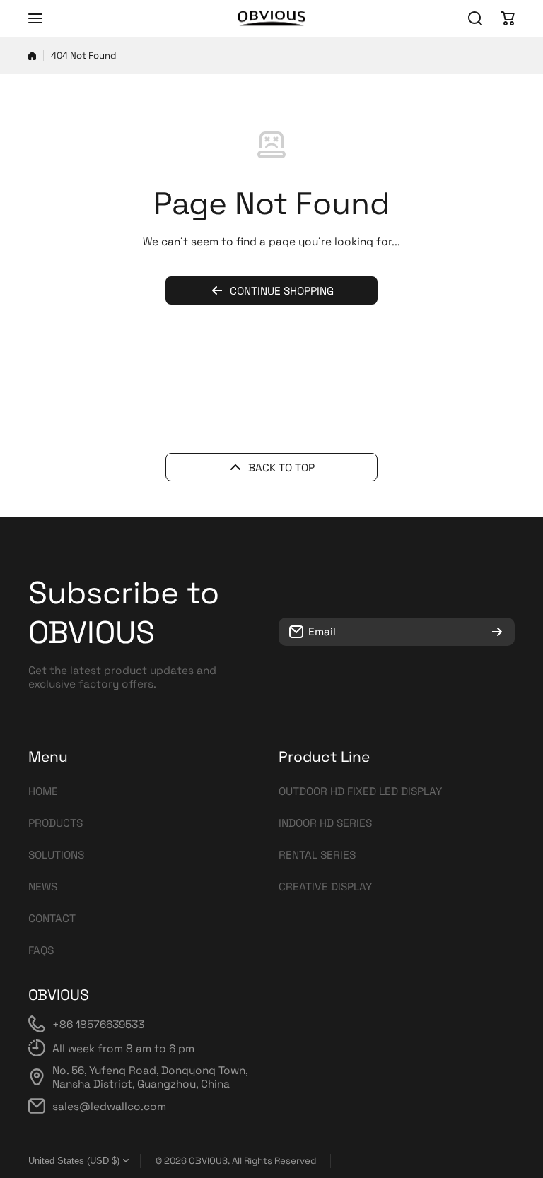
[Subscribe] (497, 632)
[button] (508, 18)
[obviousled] (271, 18)
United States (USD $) (73, 1160)
